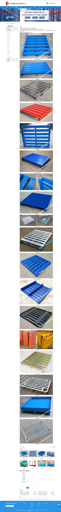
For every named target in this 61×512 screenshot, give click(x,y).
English (40, 7)
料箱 (7, 55)
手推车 (8, 49)
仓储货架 (31, 504)
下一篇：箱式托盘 (52, 446)
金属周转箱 (8, 42)
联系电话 (23, 477)
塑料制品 (31, 507)
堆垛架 (8, 47)
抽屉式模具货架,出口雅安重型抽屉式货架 (25, 493)
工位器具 (31, 506)
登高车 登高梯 (9, 31)
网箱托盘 (8, 44)
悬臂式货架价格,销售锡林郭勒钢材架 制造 (43, 494)
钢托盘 (8, 39)
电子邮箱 (23, 479)
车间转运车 (8, 52)
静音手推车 (8, 50)
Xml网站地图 (43, 510)
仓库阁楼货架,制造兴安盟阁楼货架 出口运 (25, 494)
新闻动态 (21, 7)
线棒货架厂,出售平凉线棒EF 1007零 (43, 493)
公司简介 (11, 7)
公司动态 (38, 504)
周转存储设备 (13, 23)
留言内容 (23, 481)
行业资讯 (38, 505)
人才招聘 (25, 7)
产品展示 (16, 7)
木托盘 (8, 36)
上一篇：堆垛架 (22, 446)
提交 (27, 487)
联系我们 (30, 7)
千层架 (8, 53)
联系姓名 (23, 473)
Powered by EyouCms (39, 510)
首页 (7, 7)
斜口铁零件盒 (9, 33)
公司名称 (23, 475)
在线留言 (35, 7)
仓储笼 (8, 41)
